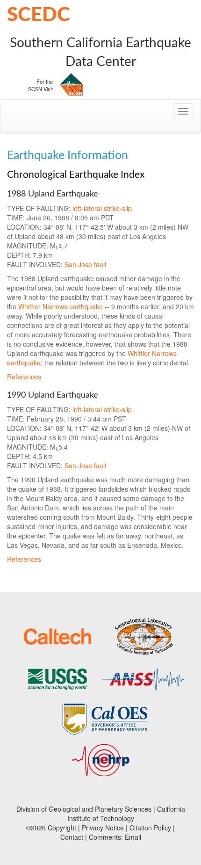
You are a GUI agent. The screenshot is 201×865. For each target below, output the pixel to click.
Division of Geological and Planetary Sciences (83, 809)
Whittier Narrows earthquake (60, 306)
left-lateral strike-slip (102, 208)
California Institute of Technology (126, 813)
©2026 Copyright (51, 827)
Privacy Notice (103, 827)
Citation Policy (150, 827)
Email (133, 837)
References (24, 376)
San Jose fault (86, 264)
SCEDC (38, 15)
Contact (71, 837)
